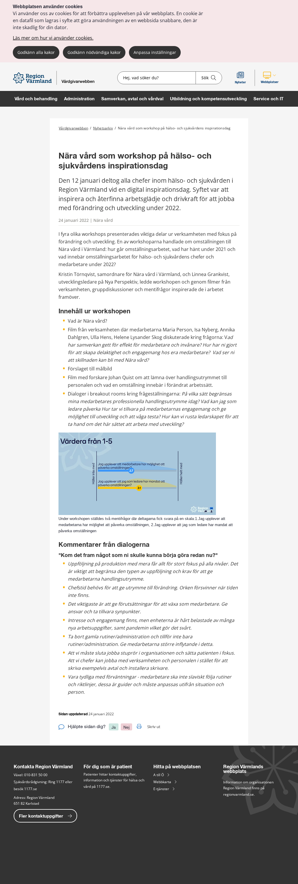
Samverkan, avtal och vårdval (132, 98)
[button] (269, 77)
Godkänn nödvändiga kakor (94, 52)
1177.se (30, 788)
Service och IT (268, 98)
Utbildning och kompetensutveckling (208, 98)
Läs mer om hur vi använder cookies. (53, 38)
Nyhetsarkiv (103, 128)
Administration (79, 98)
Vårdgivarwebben (73, 128)
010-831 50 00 (35, 774)
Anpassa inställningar (155, 52)
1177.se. (104, 786)
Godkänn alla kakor (36, 52)
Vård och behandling (36, 98)
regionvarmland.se (238, 794)
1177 (60, 781)
